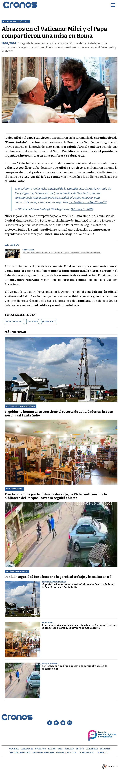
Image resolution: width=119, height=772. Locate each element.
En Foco (80, 749)
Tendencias (92, 749)
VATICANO (32, 321)
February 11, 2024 (82, 209)
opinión (60, 753)
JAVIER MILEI (48, 321)
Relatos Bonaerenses (43, 753)
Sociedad (69, 749)
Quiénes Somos (86, 753)
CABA (60, 749)
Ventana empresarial (20, 753)
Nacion (51, 749)
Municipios (40, 749)
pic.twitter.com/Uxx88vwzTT (87, 202)
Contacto (102, 753)
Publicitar (70, 753)
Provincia (14, 749)
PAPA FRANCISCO (14, 321)
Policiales (105, 749)
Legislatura (27, 749)
